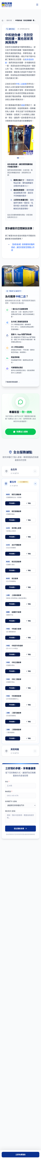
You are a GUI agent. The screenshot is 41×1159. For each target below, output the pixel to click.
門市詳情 (12, 503)
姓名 (7, 781)
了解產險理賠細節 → (12, 382)
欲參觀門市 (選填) (11, 801)
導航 (29, 503)
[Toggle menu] (37, 5)
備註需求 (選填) (10, 811)
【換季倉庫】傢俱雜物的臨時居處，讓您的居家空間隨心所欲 (22, 247)
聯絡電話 (8, 791)
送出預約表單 (19, 828)
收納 (23, 105)
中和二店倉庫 (21, 84)
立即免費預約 (20, 1155)
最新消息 (9, 20)
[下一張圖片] (33, 140)
